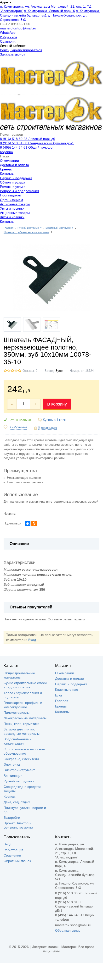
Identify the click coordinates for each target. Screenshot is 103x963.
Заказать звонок (12, 54)
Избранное (8, 37)
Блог (58, 695)
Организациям (11, 200)
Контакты (7, 173)
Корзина (6, 152)
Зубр (59, 371)
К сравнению (47, 427)
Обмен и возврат (13, 182)
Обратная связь (67, 930)
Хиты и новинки (12, 208)
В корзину (57, 404)
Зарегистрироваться (26, 50)
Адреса (5, 2)
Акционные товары (15, 204)
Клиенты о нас (66, 689)
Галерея (61, 701)
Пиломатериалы (16, 712)
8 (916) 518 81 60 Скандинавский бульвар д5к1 (37, 143)
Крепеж (9, 796)
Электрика (12, 764)
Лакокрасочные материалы (25, 718)
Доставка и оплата (14, 165)
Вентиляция (13, 776)
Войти (4, 50)
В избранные (18, 427)
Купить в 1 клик (54, 420)
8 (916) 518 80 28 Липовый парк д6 (27, 139)
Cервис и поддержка (16, 178)
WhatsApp (8, 32)
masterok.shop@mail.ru (18, 28)
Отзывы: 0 (30, 371)
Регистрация (13, 850)
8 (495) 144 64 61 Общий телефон (27, 147)
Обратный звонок (17, 861)
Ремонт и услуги (12, 187)
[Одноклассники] (34, 523)
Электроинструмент (19, 770)
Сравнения (8, 41)
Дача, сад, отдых (17, 802)
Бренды (6, 169)
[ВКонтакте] (27, 523)
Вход (32, 640)
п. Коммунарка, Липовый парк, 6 (49, 11)
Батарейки (12, 817)
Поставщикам (11, 195)
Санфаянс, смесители (21, 759)
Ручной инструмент (19, 781)
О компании (9, 160)
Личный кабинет (12, 46)
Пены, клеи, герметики (21, 724)
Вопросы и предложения (19, 191)
